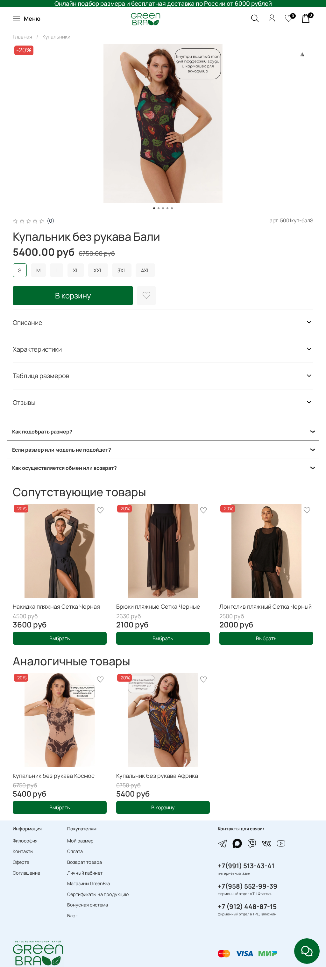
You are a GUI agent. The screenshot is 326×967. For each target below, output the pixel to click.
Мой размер (80, 841)
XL (76, 270)
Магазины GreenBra (88, 883)
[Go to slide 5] (172, 208)
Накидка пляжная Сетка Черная (56, 606)
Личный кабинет (85, 873)
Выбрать (59, 638)
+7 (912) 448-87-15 (247, 906)
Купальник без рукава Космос (54, 775)
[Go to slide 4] (167, 208)
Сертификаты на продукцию (98, 894)
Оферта (21, 862)
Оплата (75, 851)
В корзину (162, 807)
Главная (22, 36)
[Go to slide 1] (154, 208)
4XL (145, 270)
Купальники (56, 36)
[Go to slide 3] (163, 208)
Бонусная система (87, 905)
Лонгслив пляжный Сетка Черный (265, 606)
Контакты (23, 851)
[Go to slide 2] (158, 208)
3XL (121, 270)
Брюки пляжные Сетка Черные (158, 606)
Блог (72, 916)
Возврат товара (84, 862)
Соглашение (26, 873)
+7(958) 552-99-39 (247, 886)
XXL (98, 270)
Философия (25, 841)
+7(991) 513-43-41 (246, 865)
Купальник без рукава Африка (157, 775)
